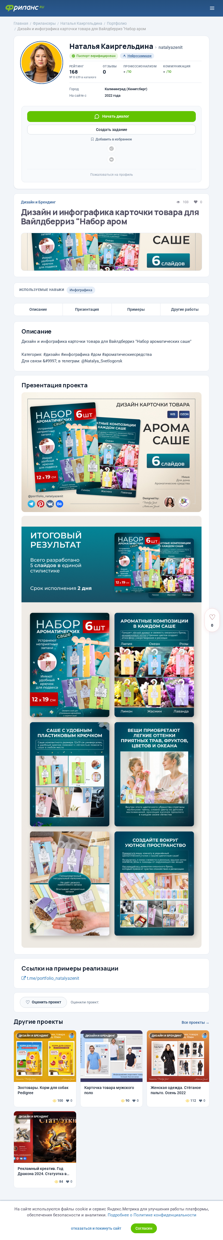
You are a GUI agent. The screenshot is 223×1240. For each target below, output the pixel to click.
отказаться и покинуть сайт (96, 1228)
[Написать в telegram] (111, 148)
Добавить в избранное (113, 139)
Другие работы (185, 309)
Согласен (143, 1228)
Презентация (87, 309)
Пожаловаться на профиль (111, 175)
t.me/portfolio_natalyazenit (52, 978)
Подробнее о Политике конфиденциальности (152, 1215)
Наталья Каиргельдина (111, 46)
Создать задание (111, 129)
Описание (38, 309)
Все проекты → (195, 1022)
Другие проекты (38, 1022)
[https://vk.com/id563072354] (111, 159)
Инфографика (81, 290)
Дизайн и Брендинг (38, 202)
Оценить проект (43, 1002)
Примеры (136, 309)
